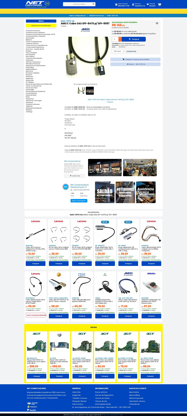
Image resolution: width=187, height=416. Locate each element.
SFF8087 (100, 152)
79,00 (122, 366)
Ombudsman (134, 404)
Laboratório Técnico (137, 401)
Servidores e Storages (34, 100)
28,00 (54, 254)
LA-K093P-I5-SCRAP (125, 358)
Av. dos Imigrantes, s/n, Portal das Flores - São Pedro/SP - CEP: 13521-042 (101, 407)
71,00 (122, 306)
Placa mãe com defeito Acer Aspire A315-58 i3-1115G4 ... (82, 361)
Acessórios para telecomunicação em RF (40, 34)
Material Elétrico (31, 69)
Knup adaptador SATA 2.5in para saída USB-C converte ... (104, 249)
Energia (28, 51)
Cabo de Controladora (83, 152)
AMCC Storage (121, 150)
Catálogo (29, 112)
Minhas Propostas (136, 398)
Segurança (30, 99)
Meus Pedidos (134, 395)
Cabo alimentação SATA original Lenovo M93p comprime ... (151, 249)
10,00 (30, 254)
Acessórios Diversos (33, 30)
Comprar (135, 39)
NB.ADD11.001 (32, 358)
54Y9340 (145, 245)
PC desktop (30, 82)
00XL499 (29, 245)
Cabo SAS (141, 150)
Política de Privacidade (109, 415)
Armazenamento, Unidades (35, 36)
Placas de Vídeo (32, 88)
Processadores (31, 93)
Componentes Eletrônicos (35, 47)
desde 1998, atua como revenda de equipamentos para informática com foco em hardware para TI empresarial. (73, 168)
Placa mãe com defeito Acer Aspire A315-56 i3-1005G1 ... (150, 361)
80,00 (77, 366)
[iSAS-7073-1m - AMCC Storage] (85, 30)
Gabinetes (29, 60)
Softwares (29, 102)
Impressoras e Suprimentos (35, 65)
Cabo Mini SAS (132, 150)
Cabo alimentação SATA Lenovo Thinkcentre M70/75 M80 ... (35, 301)
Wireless (29, 110)
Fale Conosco (77, 404)
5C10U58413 (30, 298)
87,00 (146, 306)
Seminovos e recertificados (41, 25)
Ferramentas (30, 54)
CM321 (97, 298)
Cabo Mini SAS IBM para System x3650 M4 (81, 301)
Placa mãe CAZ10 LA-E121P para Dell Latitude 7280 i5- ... (59, 361)
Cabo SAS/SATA (97, 150)
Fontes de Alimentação (34, 58)
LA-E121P (53, 358)
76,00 (100, 306)
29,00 (77, 254)
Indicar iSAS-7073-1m (137, 64)
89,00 (145, 366)
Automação (30, 38)
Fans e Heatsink (31, 53)
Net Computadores (72, 161)
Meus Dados (134, 392)
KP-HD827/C (100, 245)
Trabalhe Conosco (79, 398)
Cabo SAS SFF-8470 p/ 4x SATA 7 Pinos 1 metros (59, 301)
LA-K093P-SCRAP (79, 358)
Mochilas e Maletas (32, 73)
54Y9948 (52, 245)
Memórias (29, 71)
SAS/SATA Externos (96, 16)
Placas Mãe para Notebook (35, 91)
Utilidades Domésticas (34, 108)
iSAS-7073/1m (87, 150)
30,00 (100, 254)
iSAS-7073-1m (112, 16)
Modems (29, 75)
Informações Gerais (103, 404)
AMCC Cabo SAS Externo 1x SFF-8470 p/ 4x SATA (127, 301)
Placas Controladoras (33, 86)
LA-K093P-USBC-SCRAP (104, 358)
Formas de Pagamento (104, 395)
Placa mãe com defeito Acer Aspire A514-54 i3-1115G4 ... (104, 361)
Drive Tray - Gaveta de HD (35, 49)
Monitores (29, 76)
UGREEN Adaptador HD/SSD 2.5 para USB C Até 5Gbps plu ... (104, 301)
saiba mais (76, 176)
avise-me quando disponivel (36, 315)
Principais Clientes (79, 401)
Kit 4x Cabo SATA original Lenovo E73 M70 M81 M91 (82, 248)
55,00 (30, 306)
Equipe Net (76, 395)
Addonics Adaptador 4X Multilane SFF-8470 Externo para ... (151, 301)
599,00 (32, 366)
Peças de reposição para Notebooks (39, 84)
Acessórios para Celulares (35, 32)
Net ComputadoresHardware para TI (80, 186)
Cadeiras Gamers (32, 43)
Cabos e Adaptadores (77, 16)
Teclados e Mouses (33, 104)
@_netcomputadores (80, 190)
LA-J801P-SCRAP (147, 358)
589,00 (55, 366)
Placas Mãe (30, 89)
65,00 (77, 306)
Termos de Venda (102, 398)
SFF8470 (94, 152)
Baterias (29, 40)
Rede (28, 97)
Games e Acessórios (33, 62)
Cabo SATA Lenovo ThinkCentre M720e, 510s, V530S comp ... (35, 249)
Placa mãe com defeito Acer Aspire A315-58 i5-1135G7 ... (127, 361)
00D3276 (75, 298)
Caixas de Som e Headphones (36, 45)
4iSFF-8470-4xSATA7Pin (58, 298)
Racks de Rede (31, 95)
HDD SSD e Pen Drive (33, 64)
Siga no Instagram (79, 201)
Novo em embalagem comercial (129, 43)
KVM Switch (30, 67)
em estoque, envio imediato (124, 22)
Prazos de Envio (101, 392)
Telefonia (29, 106)
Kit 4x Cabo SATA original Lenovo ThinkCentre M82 (59, 248)
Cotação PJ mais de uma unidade (137, 59)
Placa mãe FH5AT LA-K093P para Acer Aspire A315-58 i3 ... (36, 361)
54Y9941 (75, 245)
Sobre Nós (76, 392)
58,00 (54, 306)
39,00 (123, 254)
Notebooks (30, 80)
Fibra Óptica (30, 56)
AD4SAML (145, 298)
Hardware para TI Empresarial (35, 7)
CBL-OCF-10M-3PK (125, 298)
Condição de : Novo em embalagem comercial (87, 107)
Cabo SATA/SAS (109, 150)
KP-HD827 (122, 245)
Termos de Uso (101, 401)
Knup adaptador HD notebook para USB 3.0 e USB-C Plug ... (128, 249)
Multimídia (29, 78)
